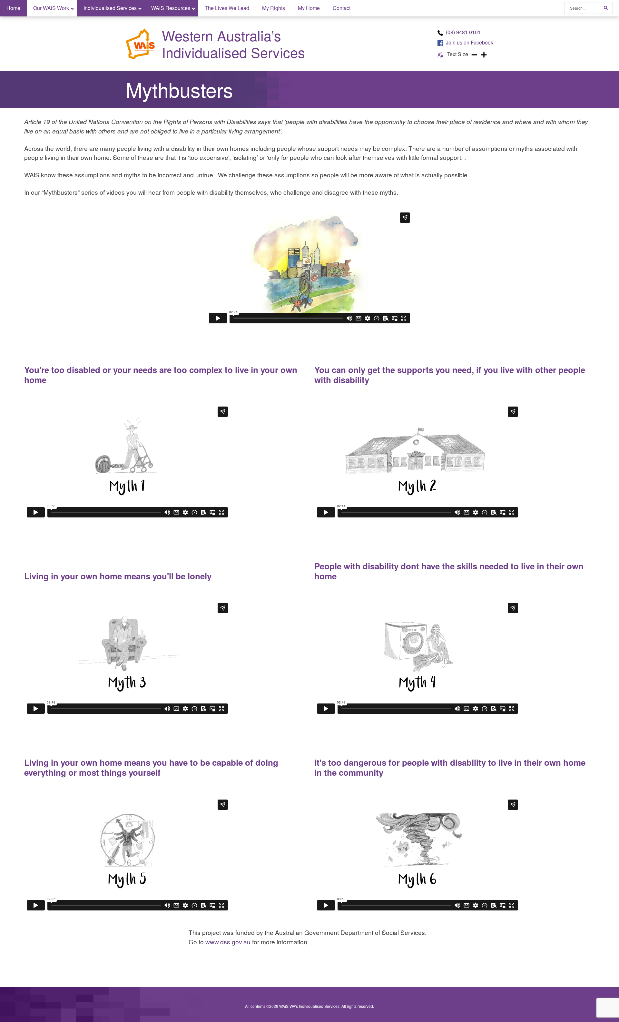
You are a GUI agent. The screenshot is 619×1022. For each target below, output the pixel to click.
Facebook (469, 42)
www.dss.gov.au (228, 941)
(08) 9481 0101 (463, 32)
